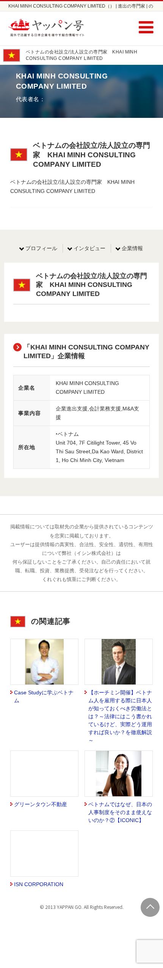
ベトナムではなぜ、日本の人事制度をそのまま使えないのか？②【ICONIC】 (120, 812)
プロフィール (41, 248)
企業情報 (132, 248)
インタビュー (89, 248)
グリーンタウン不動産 (40, 804)
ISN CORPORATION (38, 884)
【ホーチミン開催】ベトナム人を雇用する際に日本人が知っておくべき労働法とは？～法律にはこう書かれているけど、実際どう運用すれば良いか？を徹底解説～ (120, 716)
